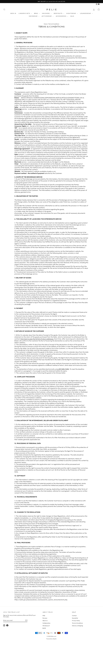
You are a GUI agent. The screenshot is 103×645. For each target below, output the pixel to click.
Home (45, 24)
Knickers (46, 13)
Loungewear (85, 13)
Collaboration (46, 623)
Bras (36, 13)
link (85, 107)
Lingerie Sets (24, 13)
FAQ (44, 615)
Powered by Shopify (51, 638)
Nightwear (71, 13)
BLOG (44, 628)
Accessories (61, 16)
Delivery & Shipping (77, 625)
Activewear (47, 16)
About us (45, 620)
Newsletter (75, 618)
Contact (74, 615)
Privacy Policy (76, 620)
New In (13, 13)
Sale (72, 16)
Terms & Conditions (77, 623)
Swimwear (33, 16)
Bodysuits (58, 13)
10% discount (46, 625)
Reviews (45, 618)
